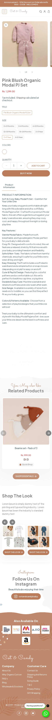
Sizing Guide (33, 681)
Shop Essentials (25, 476)
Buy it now (26, 173)
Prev (5, 522)
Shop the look (12, 552)
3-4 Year (7, 137)
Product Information (9, 185)
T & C (29, 685)
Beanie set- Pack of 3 (26, 448)
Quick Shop (27, 464)
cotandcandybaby (28, 596)
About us (6, 670)
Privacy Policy (33, 689)
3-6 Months (24, 126)
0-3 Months (10, 126)
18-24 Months (26, 132)
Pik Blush (4, 151)
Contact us (32, 670)
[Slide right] (32, 72)
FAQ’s (5, 678)
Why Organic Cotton (12, 674)
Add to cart (38, 165)
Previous (3, 433)
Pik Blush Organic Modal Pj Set (17, 112)
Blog (4, 682)
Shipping (20, 97)
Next (48, 433)
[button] (4, 11)
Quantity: (7, 160)
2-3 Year (39, 132)
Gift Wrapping (33, 693)
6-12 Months (39, 126)
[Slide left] (20, 72)
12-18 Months (10, 132)
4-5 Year (19, 137)
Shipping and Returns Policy (37, 675)
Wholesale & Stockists (12, 686)
